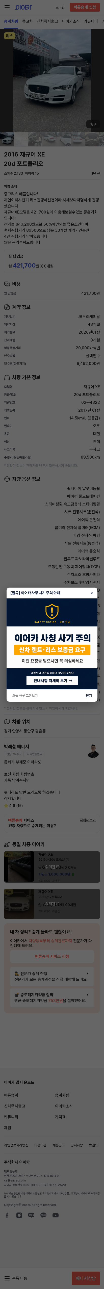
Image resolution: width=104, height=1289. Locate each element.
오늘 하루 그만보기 (25, 696)
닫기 (89, 696)
